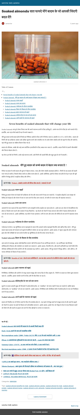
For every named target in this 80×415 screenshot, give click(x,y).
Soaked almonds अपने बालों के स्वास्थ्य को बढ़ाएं (19, 118)
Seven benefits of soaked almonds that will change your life (22, 94)
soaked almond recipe (14, 388)
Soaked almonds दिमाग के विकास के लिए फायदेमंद (20, 109)
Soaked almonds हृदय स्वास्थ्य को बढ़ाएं (17, 112)
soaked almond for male (54, 386)
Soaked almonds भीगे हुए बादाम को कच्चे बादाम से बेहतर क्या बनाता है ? (24, 97)
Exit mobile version (40, 412)
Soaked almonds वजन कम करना (15, 103)
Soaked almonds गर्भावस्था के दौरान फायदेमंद (19, 106)
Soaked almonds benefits (54, 388)
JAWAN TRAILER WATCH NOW (16, 373)
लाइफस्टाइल (13, 381)
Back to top (74, 406)
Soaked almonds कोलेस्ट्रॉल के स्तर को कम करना (20, 115)
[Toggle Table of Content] (3, 92)
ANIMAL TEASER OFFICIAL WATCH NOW (20, 376)
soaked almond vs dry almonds (33, 388)
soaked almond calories (37, 386)
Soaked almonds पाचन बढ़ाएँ (14, 100)
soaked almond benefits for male (17, 386)
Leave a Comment (40, 397)
